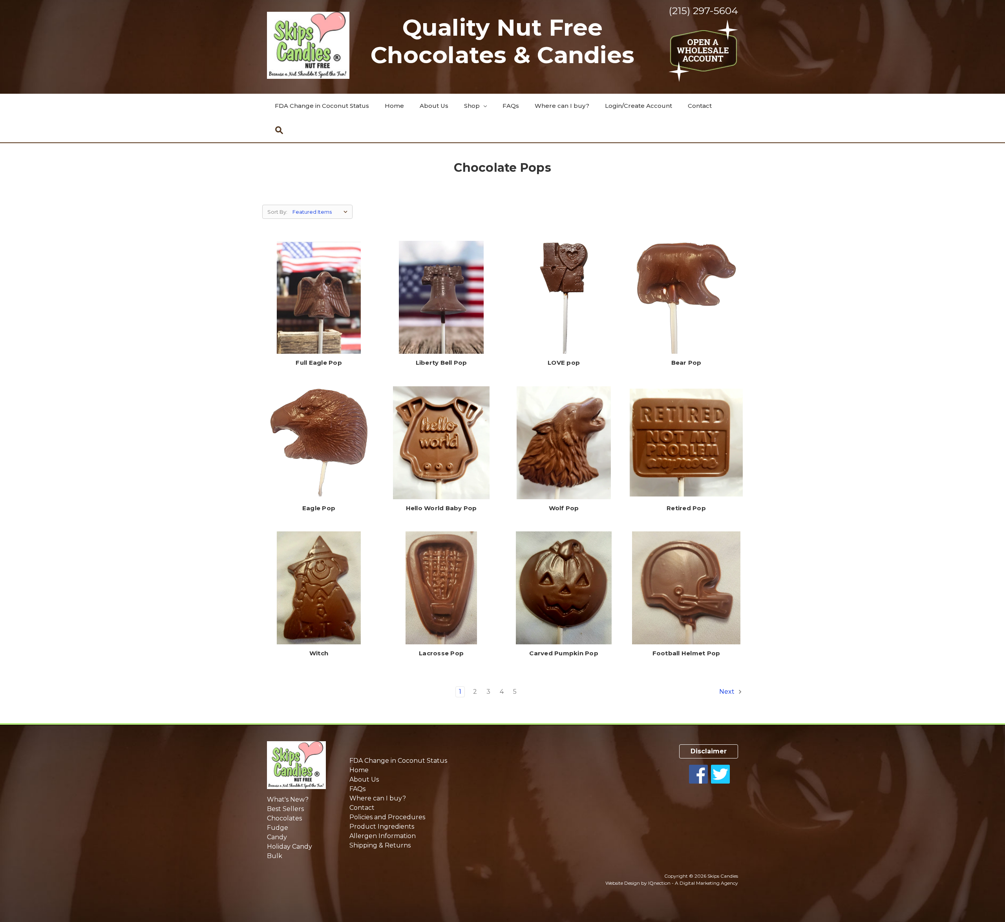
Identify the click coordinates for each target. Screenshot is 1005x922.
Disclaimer (709, 751)
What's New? (288, 799)
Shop (472, 105)
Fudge (277, 827)
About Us (434, 105)
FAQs (510, 105)
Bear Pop (686, 362)
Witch (318, 653)
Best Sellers (285, 809)
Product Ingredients (381, 826)
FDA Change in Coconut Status (322, 105)
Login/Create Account (638, 105)
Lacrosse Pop (441, 653)
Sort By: (277, 212)
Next (727, 691)
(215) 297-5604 (703, 10)
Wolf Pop (564, 508)
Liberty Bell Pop (441, 362)
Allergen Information (382, 836)
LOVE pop (564, 362)
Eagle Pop (318, 508)
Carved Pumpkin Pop (563, 653)
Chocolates (284, 818)
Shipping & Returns (380, 845)
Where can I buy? (562, 105)
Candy (277, 837)
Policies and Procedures (387, 817)
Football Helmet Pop (686, 653)
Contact (700, 105)
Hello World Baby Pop (441, 508)
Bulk (274, 856)
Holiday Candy (289, 846)
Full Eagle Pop (319, 362)
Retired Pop (686, 508)
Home (394, 105)
